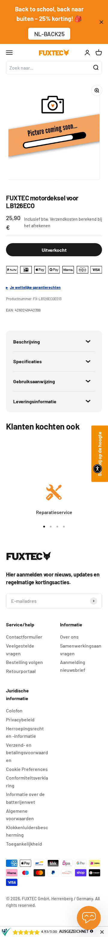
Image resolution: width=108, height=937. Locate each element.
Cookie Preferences (27, 769)
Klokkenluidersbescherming (27, 831)
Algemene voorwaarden (20, 814)
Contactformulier (24, 637)
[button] (97, 468)
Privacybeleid (20, 719)
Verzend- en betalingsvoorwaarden (27, 752)
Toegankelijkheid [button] (24, 843)
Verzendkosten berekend (73, 219)
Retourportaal (21, 671)
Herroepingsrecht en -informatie (25, 732)
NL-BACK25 (49, 33)
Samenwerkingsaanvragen (80, 649)
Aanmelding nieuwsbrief (72, 666)
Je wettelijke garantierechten (35, 287)
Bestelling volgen (24, 662)
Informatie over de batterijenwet (25, 798)
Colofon (14, 710)
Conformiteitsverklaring (27, 781)
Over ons (69, 637)
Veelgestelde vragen (20, 649)
